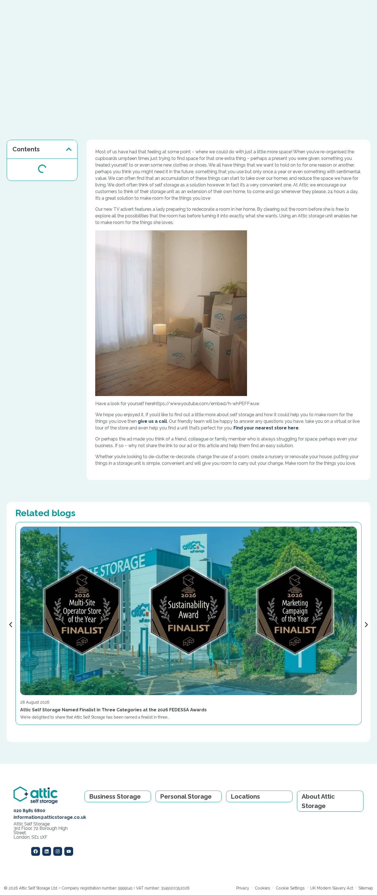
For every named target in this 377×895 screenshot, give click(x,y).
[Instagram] (57, 851)
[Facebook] (35, 851)
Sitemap (366, 888)
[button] (69, 149)
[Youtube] (68, 851)
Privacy (242, 888)
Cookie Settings (290, 888)
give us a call (152, 421)
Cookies (262, 888)
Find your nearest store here (266, 428)
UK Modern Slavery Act (331, 888)
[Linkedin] (46, 851)
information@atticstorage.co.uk (50, 817)
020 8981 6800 (29, 810)
